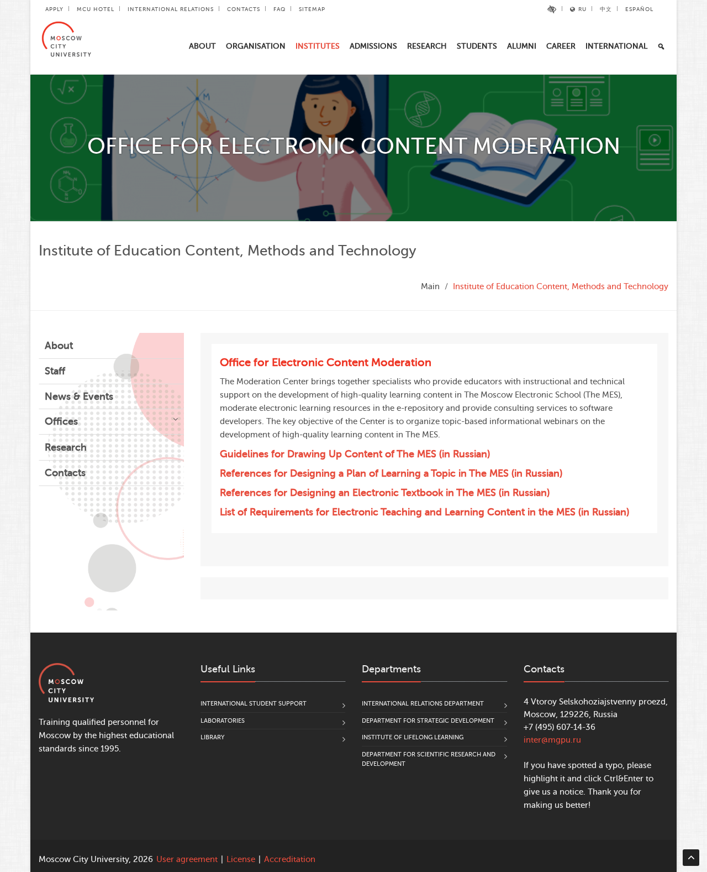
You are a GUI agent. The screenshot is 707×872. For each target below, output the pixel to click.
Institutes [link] (318, 46)
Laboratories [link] (223, 720)
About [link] (202, 46)
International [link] (616, 46)
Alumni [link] (521, 46)
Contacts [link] (243, 9)
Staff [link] (55, 371)
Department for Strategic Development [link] (428, 720)
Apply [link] (54, 9)
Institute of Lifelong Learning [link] (412, 737)
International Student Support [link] (254, 703)
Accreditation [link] (289, 859)
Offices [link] (61, 421)
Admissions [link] (373, 46)
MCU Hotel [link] (95, 9)
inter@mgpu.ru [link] (552, 740)
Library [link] (213, 737)
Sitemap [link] (312, 9)
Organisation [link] (256, 46)
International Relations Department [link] (423, 703)
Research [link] (427, 46)
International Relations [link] (171, 9)
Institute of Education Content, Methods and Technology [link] (560, 286)
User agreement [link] (187, 859)
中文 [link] (606, 9)
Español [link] (639, 9)
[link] (552, 9)
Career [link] (561, 46)
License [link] (240, 859)
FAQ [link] (279, 9)
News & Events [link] (79, 396)
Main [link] (430, 286)
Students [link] (477, 46)
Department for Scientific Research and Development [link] (428, 759)
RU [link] (582, 9)
